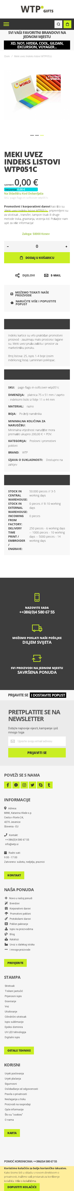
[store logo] (37, 9)
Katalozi (13, 939)
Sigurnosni (11, 1083)
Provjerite (15, 963)
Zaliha (20, 480)
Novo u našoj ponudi (19, 898)
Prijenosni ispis (13, 996)
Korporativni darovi (19, 908)
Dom (7, 56)
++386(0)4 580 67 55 (17, 839)
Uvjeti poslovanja (14, 1073)
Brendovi (14, 903)
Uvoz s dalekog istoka (21, 944)
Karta (12, 1133)
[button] (32, 135)
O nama (9, 1119)
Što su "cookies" (14, 1114)
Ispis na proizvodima (20, 929)
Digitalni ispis (12, 1037)
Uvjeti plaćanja (13, 1078)
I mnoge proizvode (19, 949)
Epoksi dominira (14, 1027)
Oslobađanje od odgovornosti (21, 1089)
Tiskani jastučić (14, 991)
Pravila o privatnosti (16, 1094)
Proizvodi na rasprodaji (18, 1104)
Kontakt (14, 875)
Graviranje (10, 1001)
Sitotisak (10, 986)
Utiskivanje (11, 1011)
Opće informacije (14, 1109)
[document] (37, 1178)
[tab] (37, 324)
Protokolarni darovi (19, 918)
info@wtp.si (11, 844)
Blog (11, 934)
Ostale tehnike (19, 1050)
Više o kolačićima (25, 1181)
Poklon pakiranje (18, 924)
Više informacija (29, 374)
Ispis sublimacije (14, 1022)
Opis (18, 324)
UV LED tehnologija (15, 1032)
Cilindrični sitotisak (15, 1016)
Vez (7, 1006)
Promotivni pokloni (19, 913)
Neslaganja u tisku (15, 1099)
